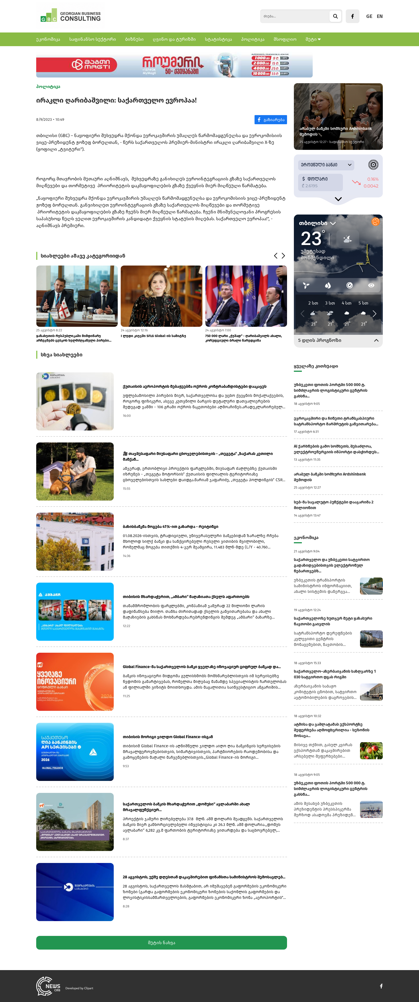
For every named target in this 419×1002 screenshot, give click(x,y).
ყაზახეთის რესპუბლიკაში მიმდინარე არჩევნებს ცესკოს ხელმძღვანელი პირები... (73, 338)
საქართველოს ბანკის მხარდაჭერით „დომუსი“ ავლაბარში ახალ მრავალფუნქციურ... (186, 807)
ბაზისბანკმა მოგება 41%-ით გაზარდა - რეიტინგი (170, 526)
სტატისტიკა (218, 39)
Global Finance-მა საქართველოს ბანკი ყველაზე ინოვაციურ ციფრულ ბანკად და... (202, 666)
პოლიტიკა (253, 39)
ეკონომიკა (48, 39)
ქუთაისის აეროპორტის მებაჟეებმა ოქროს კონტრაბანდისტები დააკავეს (195, 386)
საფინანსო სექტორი (92, 39)
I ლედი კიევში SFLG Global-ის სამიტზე (153, 336)
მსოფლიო (285, 39)
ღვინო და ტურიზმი (174, 39)
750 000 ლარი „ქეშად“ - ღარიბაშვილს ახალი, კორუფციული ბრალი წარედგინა (243, 338)
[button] (275, 256)
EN (380, 16)
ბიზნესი (134, 39)
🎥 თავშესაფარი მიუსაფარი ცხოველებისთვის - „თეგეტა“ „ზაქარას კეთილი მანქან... (198, 456)
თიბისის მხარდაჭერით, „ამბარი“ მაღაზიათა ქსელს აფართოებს (186, 596)
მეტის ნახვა (161, 942)
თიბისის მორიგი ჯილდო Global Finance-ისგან (168, 736)
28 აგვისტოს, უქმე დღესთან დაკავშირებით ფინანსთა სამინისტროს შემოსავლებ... (204, 877)
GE (369, 16)
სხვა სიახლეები (61, 355)
